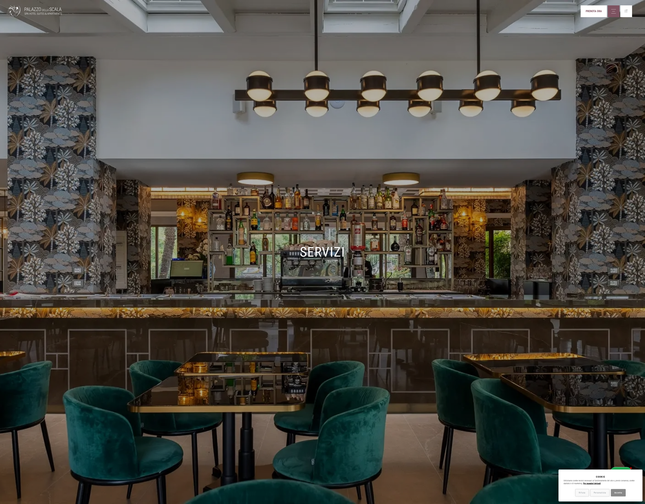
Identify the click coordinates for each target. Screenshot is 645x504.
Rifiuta (582, 493)
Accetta (618, 493)
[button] (626, 11)
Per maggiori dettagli (592, 483)
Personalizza (600, 493)
